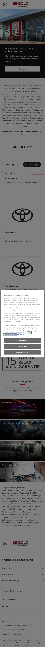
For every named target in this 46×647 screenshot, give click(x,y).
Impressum (20, 334)
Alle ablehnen (22, 346)
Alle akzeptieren (22, 340)
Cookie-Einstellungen (22, 352)
